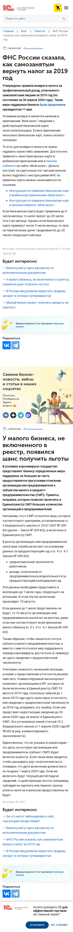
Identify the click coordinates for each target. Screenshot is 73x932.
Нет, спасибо (59, 925)
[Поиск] (64, 18)
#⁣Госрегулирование (33, 48)
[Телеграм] (21, 415)
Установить (37, 925)
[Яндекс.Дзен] (13, 415)
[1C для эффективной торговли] (21, 8)
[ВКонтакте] (7, 345)
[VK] (6, 415)
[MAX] (28, 415)
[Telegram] (15, 345)
